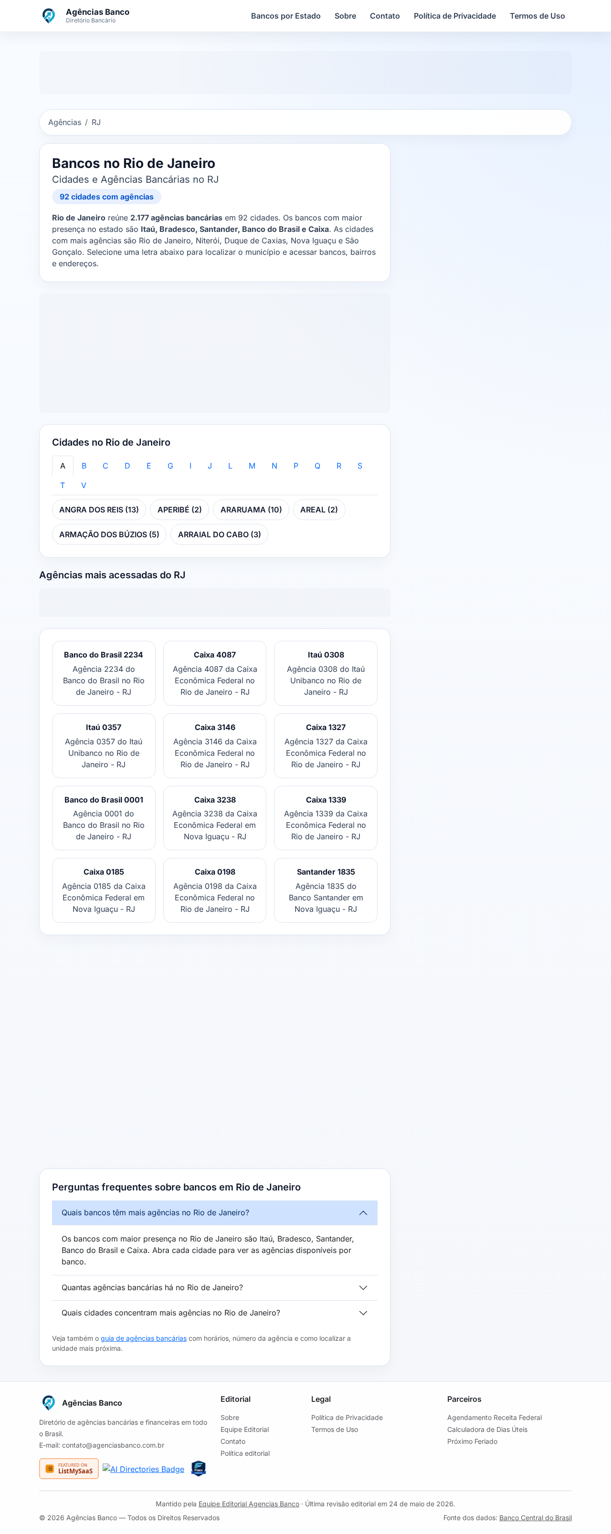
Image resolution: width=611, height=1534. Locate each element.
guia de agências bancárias (144, 1338)
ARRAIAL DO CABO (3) (219, 534)
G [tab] (170, 465)
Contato (385, 16)
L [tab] (230, 465)
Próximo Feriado (472, 1441)
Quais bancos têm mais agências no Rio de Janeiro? (155, 1212)
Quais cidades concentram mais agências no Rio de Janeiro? (171, 1312)
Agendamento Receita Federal (494, 1417)
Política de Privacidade (455, 16)
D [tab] (127, 465)
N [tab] (274, 465)
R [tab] (339, 465)
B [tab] (84, 465)
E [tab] (149, 465)
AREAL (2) (319, 509)
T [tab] (62, 485)
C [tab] (105, 465)
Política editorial (245, 1453)
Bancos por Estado (286, 16)
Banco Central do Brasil (535, 1517)
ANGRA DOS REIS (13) (99, 509)
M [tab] (252, 465)
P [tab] (296, 465)
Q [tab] (317, 465)
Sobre (345, 16)
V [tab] (83, 485)
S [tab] (360, 465)
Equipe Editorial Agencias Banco (249, 1504)
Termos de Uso (537, 16)
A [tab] (62, 465)
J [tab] (210, 465)
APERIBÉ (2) (180, 509)
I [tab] (190, 465)
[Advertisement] (214, 1052)
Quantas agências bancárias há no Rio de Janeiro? (152, 1287)
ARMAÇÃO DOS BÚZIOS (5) (109, 534)
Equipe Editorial (245, 1429)
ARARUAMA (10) (251, 509)
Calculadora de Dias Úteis (487, 1429)
